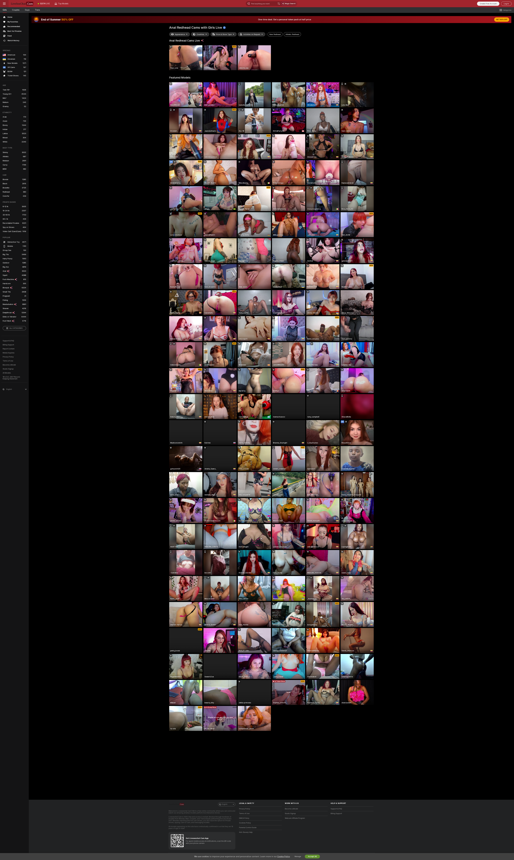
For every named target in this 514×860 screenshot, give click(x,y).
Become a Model (9, 365)
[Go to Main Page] (22, 3)
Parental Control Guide (247, 828)
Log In (506, 4)
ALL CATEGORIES (16, 328)
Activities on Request (251, 34)
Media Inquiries (8, 353)
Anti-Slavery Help (246, 832)
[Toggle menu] (4, 3)
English (224, 804)
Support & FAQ (8, 341)
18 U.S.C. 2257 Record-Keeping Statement (11, 378)
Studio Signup (8, 369)
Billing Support (8, 345)
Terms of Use (8, 361)
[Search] (279, 3)
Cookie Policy (283, 856)
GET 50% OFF (501, 19)
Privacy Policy (8, 357)
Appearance (180, 34)
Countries (200, 34)
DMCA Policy (244, 818)
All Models (7, 373)
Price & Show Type (224, 34)
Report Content (8, 349)
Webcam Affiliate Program (295, 818)
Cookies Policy (245, 823)
